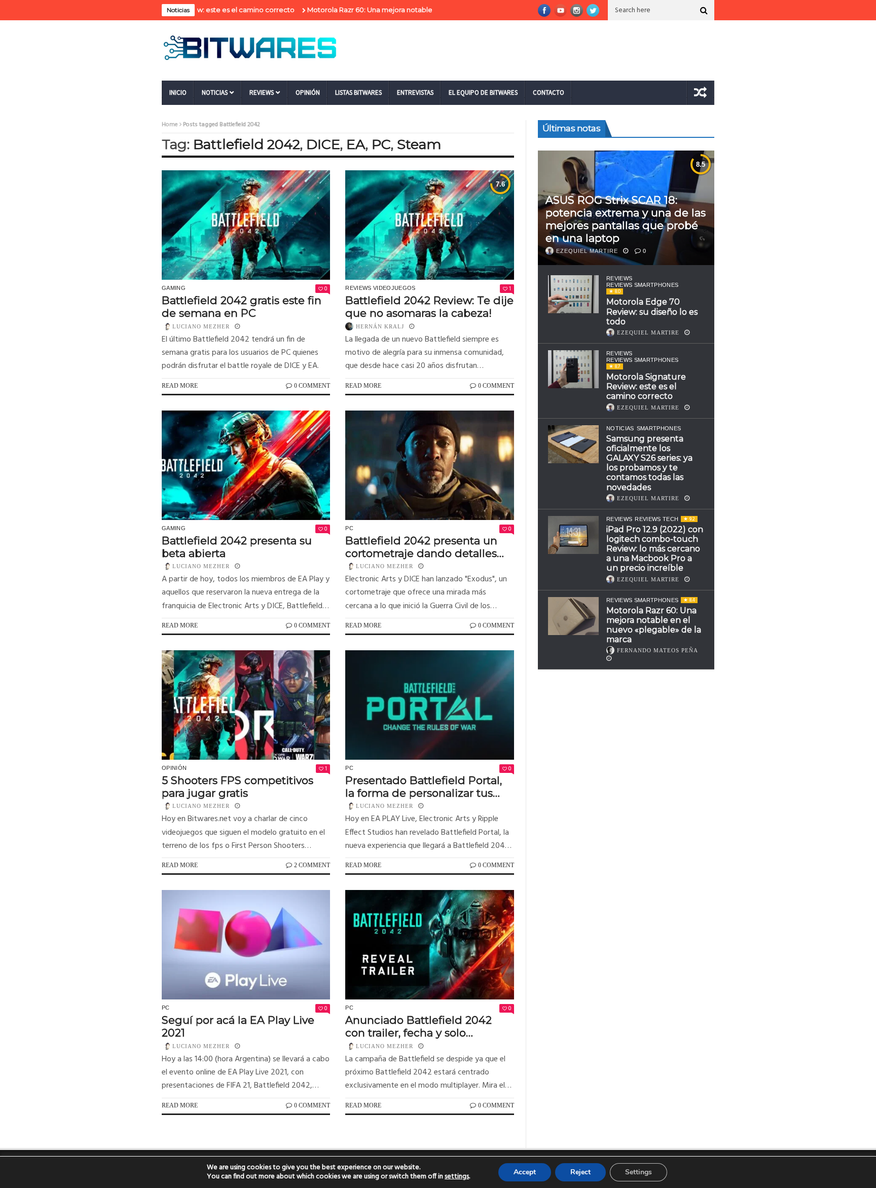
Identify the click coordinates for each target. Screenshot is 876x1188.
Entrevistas (415, 92)
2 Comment (312, 865)
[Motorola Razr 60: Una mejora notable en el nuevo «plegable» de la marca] (573, 616)
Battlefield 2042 (246, 144)
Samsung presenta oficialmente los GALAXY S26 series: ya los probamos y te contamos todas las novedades (649, 463)
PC (381, 144)
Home (170, 125)
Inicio (178, 92)
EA (356, 144)
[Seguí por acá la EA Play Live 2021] (246, 944)
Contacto (548, 92)
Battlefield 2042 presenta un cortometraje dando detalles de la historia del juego (421, 547)
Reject (580, 1172)
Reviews (261, 92)
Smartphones (659, 428)
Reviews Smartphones (642, 285)
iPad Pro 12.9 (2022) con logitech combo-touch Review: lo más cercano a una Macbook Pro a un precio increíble (654, 549)
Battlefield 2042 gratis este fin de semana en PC (241, 306)
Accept (525, 1172)
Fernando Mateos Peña (657, 650)
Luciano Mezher (201, 326)
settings (457, 1176)
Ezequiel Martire (587, 251)
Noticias (215, 92)
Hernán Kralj (380, 326)
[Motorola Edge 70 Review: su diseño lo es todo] (573, 294)
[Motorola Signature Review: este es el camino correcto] (573, 369)
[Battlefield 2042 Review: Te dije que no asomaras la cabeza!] (429, 225)
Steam (419, 144)
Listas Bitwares (358, 92)
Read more (180, 385)
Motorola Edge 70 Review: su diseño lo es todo (652, 311)
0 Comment (312, 385)
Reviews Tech (656, 519)
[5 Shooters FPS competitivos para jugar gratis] (246, 705)
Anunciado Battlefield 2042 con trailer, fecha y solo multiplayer (418, 1026)
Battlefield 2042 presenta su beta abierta (237, 547)
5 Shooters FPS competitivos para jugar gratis (237, 786)
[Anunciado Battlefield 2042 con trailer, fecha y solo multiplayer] (429, 944)
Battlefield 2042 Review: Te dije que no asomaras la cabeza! (429, 306)
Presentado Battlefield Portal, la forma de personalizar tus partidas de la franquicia (423, 786)
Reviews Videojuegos (380, 288)
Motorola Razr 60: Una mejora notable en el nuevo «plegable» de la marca (389, 10)
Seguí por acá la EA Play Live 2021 (238, 1026)
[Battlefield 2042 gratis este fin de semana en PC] (246, 225)
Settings (638, 1172)
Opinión (308, 92)
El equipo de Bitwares (483, 92)
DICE (323, 144)
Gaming (174, 288)
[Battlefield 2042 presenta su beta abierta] (246, 465)
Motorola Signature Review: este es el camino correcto (646, 386)
